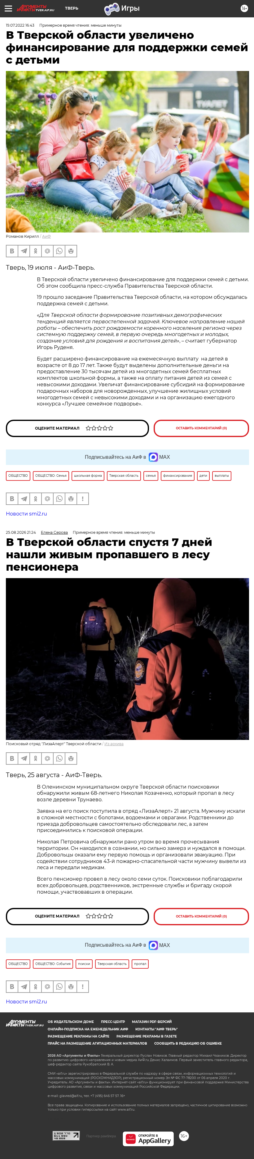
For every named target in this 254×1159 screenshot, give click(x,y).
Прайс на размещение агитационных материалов (97, 1044)
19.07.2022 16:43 (20, 25)
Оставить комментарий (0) (201, 428)
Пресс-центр (113, 1022)
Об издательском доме (71, 1022)
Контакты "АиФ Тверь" (156, 1029)
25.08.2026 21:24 (21, 532)
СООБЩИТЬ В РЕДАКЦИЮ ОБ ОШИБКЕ (188, 1044)
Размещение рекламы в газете (146, 1036)
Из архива (114, 743)
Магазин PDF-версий (152, 1022)
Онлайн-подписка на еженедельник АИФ (88, 1029)
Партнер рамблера (101, 1136)
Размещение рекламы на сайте (78, 1036)
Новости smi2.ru (26, 514)
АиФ (46, 236)
